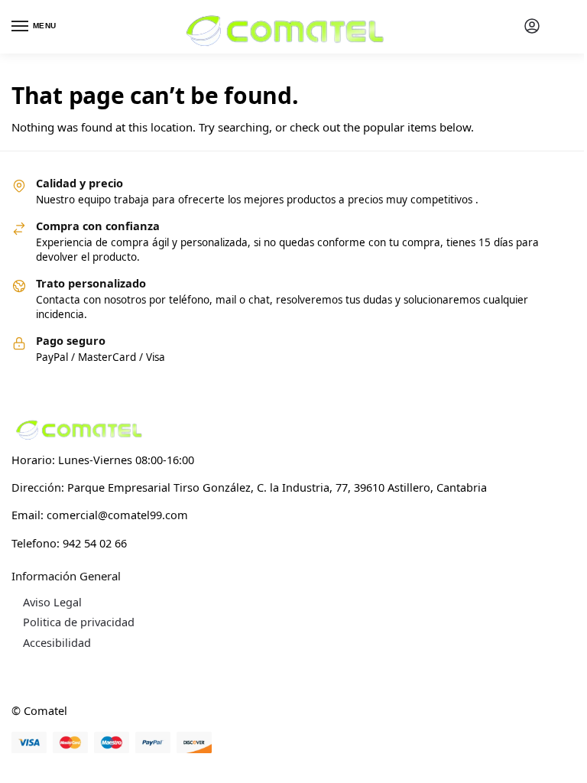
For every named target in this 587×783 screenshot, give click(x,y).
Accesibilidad (57, 642)
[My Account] (532, 27)
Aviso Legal (52, 601)
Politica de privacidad (79, 621)
